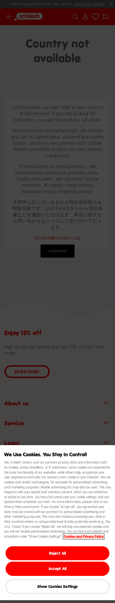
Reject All (57, 553)
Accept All (57, 568)
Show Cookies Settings (57, 586)
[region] (57, 522)
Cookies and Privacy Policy (84, 536)
